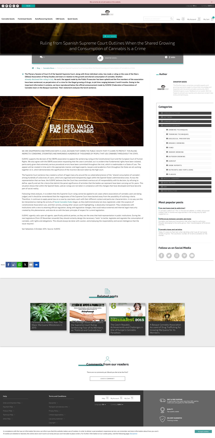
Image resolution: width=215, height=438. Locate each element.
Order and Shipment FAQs (11, 403)
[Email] (31, 264)
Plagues (172, 174)
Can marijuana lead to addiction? (172, 208)
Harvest (172, 161)
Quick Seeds (73, 19)
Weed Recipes (169, 183)
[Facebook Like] (14, 264)
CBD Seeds (60, 19)
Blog (28, 6)
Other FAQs (7, 419)
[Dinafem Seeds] (107, 13)
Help (178, 19)
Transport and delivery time (58, 407)
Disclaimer (52, 403)
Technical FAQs (8, 415)
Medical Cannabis (171, 178)
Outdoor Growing (177, 156)
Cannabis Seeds (8, 19)
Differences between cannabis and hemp (175, 219)
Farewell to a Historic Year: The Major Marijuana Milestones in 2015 (47, 325)
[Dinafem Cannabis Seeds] (33, 68)
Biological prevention (179, 138)
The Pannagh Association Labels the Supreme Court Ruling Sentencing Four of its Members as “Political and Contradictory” (87, 326)
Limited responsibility (56, 415)
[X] (25, 264)
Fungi (171, 147)
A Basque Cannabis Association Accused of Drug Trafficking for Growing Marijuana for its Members (165, 328)
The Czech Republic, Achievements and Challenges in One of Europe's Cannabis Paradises (127, 328)
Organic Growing (177, 143)
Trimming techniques (179, 134)
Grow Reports (175, 165)
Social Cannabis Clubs (63, 202)
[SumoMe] (36, 264)
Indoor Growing (176, 152)
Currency (204, 6)
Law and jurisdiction (56, 419)
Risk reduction (170, 191)
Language (189, 6)
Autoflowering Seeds (44, 19)
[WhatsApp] (19, 264)
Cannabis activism (171, 113)
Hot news (111, 36)
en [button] (194, 6)
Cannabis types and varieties (170, 229)
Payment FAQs (8, 407)
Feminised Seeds (25, 19)
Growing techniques (178, 130)
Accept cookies (203, 431)
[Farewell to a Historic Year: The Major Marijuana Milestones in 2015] (48, 312)
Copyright (52, 423)
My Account (191, 19)
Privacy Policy (53, 411)
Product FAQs (7, 411)
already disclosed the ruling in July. (39, 79)
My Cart (206, 19)
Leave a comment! (107, 378)
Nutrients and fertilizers (181, 170)
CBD (165, 187)
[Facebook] (8, 264)
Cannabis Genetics (171, 121)
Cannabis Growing (171, 125)
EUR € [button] (210, 6)
